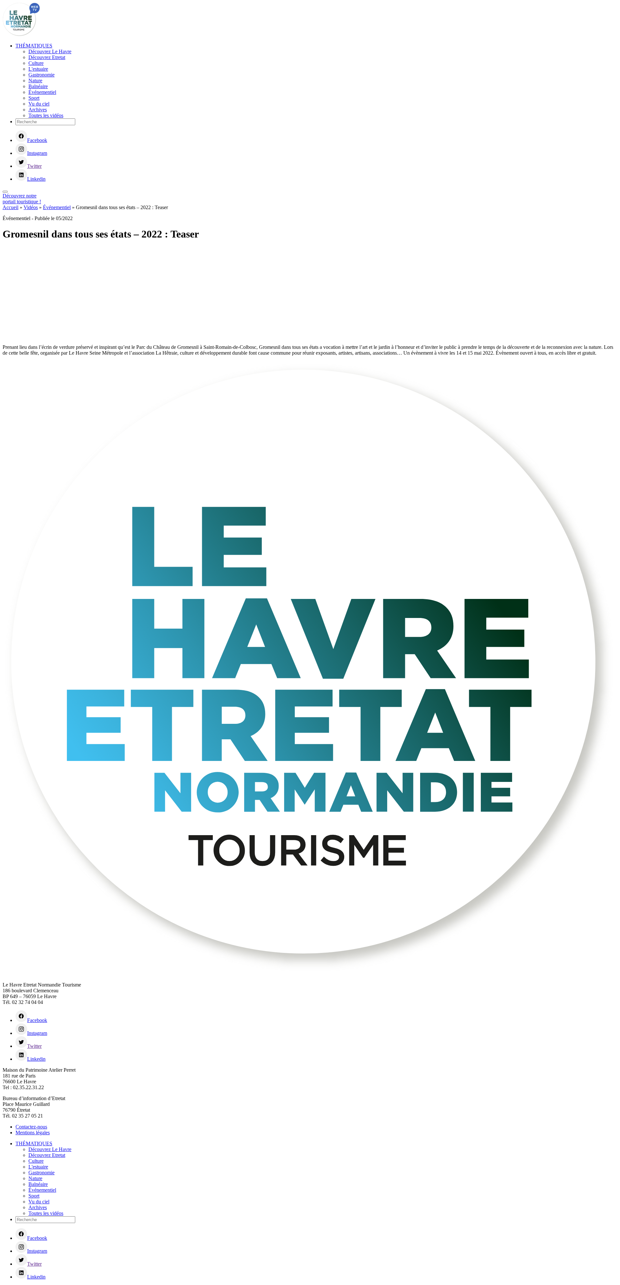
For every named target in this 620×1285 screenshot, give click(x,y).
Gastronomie (41, 74)
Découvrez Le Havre (49, 51)
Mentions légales (33, 1132)
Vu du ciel (38, 103)
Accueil (10, 207)
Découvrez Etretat (46, 57)
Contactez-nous (31, 1126)
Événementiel (42, 92)
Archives (37, 109)
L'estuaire (38, 69)
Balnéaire (38, 86)
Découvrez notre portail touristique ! (22, 198)
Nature (35, 80)
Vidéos (31, 207)
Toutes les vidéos (45, 115)
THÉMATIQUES (34, 45)
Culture (36, 63)
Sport (33, 98)
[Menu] (5, 192)
